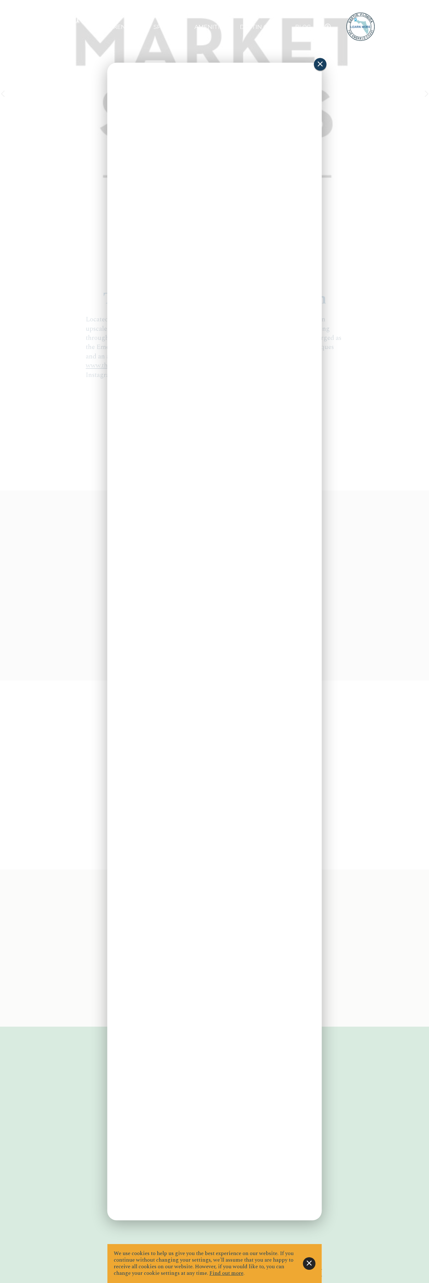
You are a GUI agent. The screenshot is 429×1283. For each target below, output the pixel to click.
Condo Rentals (115, 27)
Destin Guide (261, 27)
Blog (303, 27)
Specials (167, 27)
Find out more (226, 1273)
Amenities (210, 27)
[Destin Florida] (360, 27)
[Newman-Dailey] (52, 27)
